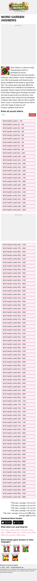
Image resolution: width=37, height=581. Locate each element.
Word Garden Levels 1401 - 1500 (14, 171)
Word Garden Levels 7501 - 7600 (14, 419)
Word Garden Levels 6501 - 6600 (14, 383)
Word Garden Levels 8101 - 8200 (14, 440)
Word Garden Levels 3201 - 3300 (14, 266)
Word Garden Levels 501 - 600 (13, 139)
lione (31, 530)
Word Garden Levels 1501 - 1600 (14, 174)
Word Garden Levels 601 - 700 (13, 142)
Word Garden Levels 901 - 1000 (14, 153)
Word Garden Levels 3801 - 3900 (14, 287)
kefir (2, 535)
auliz (2, 532)
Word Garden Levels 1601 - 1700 (14, 178)
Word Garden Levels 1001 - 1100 (14, 156)
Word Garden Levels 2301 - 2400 (14, 203)
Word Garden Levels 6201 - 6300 (14, 372)
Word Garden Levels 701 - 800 (13, 146)
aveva (12, 530)
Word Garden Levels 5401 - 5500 (14, 344)
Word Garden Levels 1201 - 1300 (14, 163)
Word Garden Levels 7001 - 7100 (14, 401)
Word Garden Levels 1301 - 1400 (14, 167)
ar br (6, 535)
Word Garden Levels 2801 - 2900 (14, 252)
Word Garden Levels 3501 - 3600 (14, 276)
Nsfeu (17, 530)
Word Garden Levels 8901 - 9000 (14, 468)
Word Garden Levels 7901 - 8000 (14, 433)
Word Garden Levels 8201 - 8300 (14, 443)
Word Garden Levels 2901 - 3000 (14, 255)
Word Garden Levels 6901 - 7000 (14, 397)
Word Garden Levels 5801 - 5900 (14, 358)
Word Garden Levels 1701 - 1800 (14, 181)
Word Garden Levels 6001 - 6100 (14, 365)
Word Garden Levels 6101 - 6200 (14, 369)
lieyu (27, 530)
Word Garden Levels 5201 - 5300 (14, 337)
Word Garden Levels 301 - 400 (13, 131)
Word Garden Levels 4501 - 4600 (14, 312)
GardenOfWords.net (16, 567)
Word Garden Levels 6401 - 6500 (14, 380)
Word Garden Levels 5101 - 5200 (14, 333)
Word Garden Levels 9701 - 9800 (14, 497)
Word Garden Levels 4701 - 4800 (14, 319)
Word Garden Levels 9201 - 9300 (14, 479)
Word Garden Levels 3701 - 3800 (14, 284)
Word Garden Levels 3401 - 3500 (14, 273)
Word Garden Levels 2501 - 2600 (14, 210)
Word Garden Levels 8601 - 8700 (14, 458)
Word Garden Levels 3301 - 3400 (14, 269)
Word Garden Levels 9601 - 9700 (14, 493)
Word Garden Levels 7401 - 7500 (14, 415)
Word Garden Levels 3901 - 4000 (14, 291)
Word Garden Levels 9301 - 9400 (14, 483)
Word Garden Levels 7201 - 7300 (14, 408)
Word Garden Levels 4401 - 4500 (14, 308)
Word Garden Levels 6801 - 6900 (14, 394)
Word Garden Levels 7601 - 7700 (14, 422)
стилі (22, 530)
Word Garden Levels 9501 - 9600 (14, 490)
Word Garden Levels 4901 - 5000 (14, 326)
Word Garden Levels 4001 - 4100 (14, 294)
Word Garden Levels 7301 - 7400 (14, 411)
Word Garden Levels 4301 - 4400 (14, 305)
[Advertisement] (18, 45)
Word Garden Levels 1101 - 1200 (14, 160)
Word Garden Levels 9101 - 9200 (14, 475)
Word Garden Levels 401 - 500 (13, 135)
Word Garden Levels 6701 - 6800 (14, 390)
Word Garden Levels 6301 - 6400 (14, 376)
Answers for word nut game (9, 565)
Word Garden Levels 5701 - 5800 (14, 355)
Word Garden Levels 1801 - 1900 (14, 185)
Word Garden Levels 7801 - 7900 (14, 429)
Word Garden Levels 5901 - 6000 (14, 362)
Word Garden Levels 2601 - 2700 (14, 244)
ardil (33, 532)
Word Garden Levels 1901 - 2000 (14, 188)
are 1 (19, 532)
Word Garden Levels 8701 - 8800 (14, 461)
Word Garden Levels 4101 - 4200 (14, 298)
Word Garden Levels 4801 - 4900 (14, 323)
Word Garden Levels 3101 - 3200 (14, 262)
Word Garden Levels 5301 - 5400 (14, 340)
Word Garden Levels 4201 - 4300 (14, 301)
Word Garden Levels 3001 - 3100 (14, 259)
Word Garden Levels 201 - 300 (13, 128)
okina (14, 532)
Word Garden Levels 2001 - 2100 (14, 192)
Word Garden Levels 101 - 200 (13, 124)
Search (32, 115)
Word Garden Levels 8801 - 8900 (14, 465)
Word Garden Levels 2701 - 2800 (14, 248)
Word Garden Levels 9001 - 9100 (14, 472)
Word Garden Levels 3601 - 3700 (14, 280)
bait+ (3, 530)
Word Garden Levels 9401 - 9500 (14, 486)
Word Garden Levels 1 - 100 (12, 121)
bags (23, 535)
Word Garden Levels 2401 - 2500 (14, 206)
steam (13, 535)
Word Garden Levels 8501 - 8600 (14, 454)
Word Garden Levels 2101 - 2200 (14, 195)
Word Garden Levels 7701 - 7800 (14, 426)
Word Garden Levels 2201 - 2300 (14, 199)
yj (9, 535)
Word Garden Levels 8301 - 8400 (14, 447)
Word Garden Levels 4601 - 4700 (14, 316)
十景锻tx (8, 532)
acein (29, 532)
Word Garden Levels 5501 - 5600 (14, 348)
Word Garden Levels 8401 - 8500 (14, 451)
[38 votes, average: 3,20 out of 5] (23, 503)
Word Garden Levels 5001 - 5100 (14, 330)
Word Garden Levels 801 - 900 (13, 149)
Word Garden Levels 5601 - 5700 (14, 351)
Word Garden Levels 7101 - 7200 (14, 404)
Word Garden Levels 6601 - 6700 (14, 387)
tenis (7, 530)
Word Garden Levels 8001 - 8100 (14, 436)
